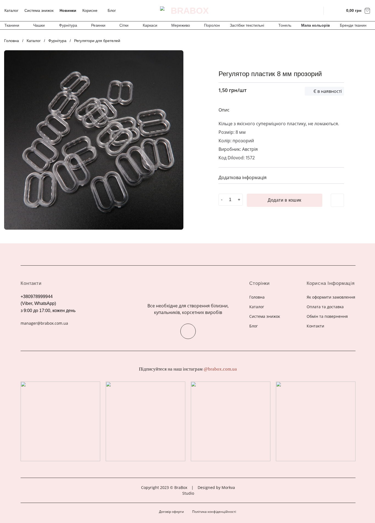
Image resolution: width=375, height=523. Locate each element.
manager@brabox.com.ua (44, 323)
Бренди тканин (353, 25)
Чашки (39, 25)
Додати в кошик (284, 200)
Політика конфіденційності (214, 511)
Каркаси (150, 25)
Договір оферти (171, 511)
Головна (11, 40)
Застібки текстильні (247, 25)
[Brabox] (187, 10)
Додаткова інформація (243, 177)
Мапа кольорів (315, 25)
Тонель (284, 25)
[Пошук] (316, 10)
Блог (112, 10)
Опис (224, 110)
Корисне (89, 10)
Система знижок (39, 10)
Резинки (98, 25)
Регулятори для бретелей (97, 40)
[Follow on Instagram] (188, 331)
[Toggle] (338, 177)
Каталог (11, 10)
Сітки (123, 25)
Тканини (11, 25)
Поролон (212, 25)
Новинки (68, 10)
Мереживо (180, 25)
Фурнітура (68, 25)
